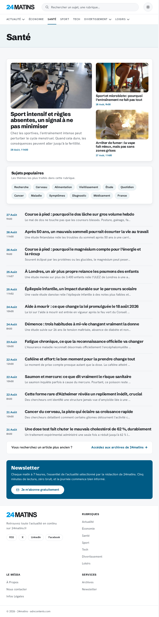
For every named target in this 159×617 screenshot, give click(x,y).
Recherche (21, 187)
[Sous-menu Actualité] (23, 19)
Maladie (36, 195)
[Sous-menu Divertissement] (110, 19)
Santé (52, 19)
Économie (36, 19)
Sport (64, 19)
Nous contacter (16, 589)
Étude (109, 187)
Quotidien (127, 187)
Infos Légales (15, 596)
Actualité (13, 19)
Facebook (54, 537)
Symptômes (57, 195)
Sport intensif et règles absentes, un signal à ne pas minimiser (42, 120)
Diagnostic (79, 195)
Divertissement (95, 19)
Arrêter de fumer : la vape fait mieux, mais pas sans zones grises (115, 147)
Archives (88, 582)
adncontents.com (40, 611)
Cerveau (41, 187)
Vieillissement (88, 187)
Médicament (102, 195)
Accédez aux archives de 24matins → (119, 447)
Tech (76, 19)
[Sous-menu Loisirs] (128, 19)
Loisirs (120, 19)
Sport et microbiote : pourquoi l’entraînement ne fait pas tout (119, 98)
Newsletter (89, 589)
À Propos (12, 582)
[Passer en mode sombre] (148, 7)
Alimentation (63, 187)
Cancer (19, 195)
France (122, 195)
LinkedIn (36, 537)
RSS (11, 537)
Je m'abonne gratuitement (40, 490)
